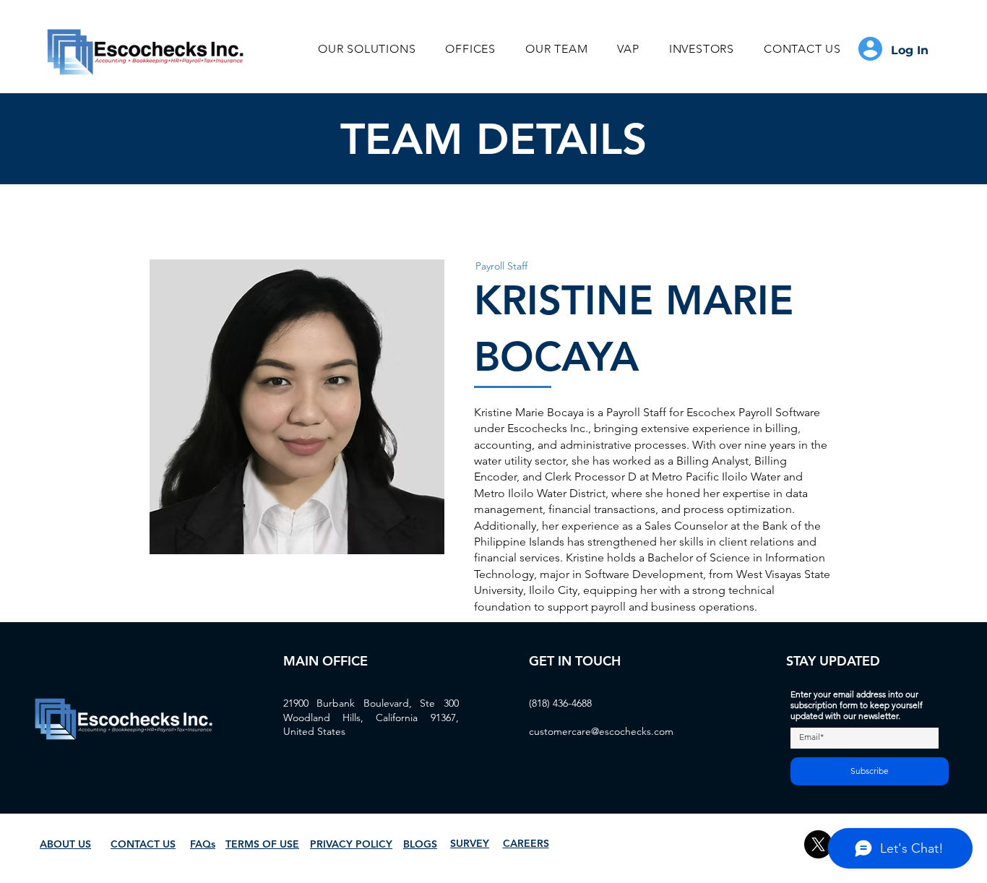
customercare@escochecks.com (601, 731)
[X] (818, 844)
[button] (367, 49)
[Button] (897, 49)
